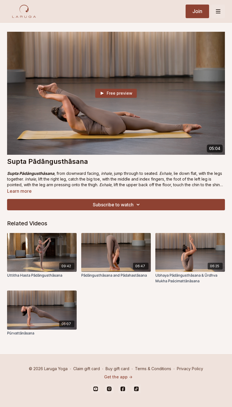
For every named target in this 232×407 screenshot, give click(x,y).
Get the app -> (118, 376)
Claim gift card (86, 368)
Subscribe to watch (113, 204)
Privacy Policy (190, 368)
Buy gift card (117, 368)
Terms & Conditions (153, 368)
